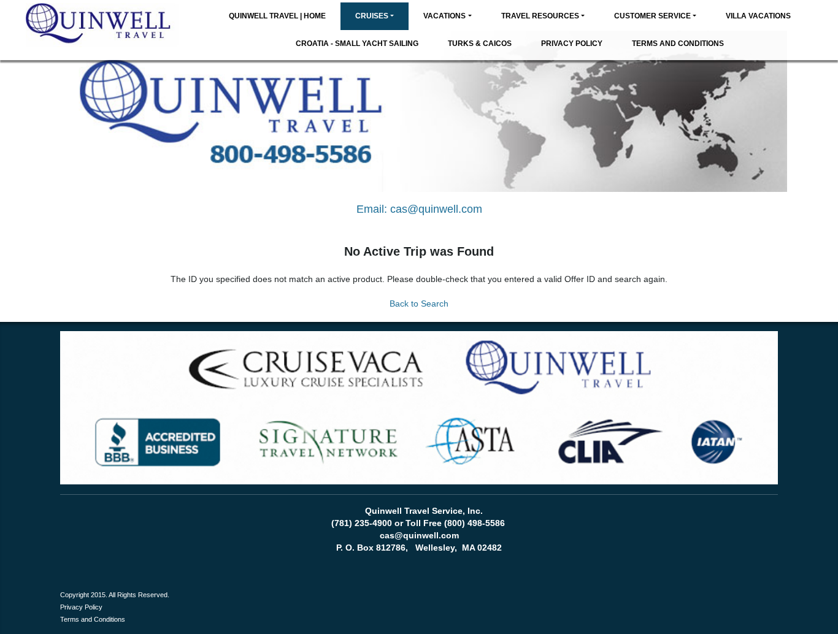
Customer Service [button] (652, 16)
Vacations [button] (444, 16)
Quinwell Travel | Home (277, 16)
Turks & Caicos (480, 43)
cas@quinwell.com (436, 209)
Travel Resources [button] (540, 16)
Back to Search (419, 303)
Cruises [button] (371, 16)
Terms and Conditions (678, 43)
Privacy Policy (571, 43)
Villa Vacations (758, 16)
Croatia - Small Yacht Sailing (357, 43)
